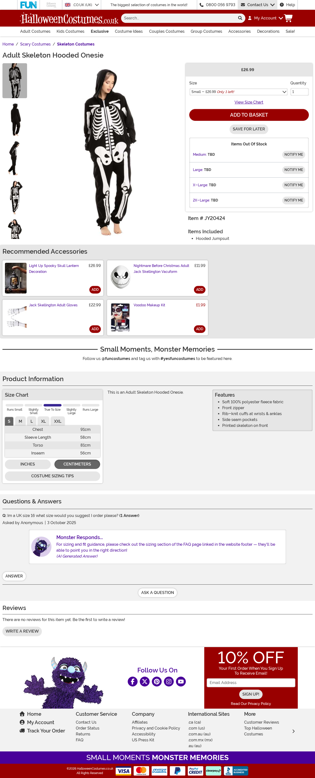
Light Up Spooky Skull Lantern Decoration (54, 269)
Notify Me (293, 154)
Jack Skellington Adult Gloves (53, 305)
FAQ (79, 740)
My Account (40, 722)
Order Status (87, 728)
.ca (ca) (194, 722)
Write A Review (22, 631)
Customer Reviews (261, 722)
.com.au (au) (199, 734)
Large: (198, 170)
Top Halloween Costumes (258, 731)
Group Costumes (206, 31)
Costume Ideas (129, 31)
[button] (265, 18)
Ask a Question (157, 592)
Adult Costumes (35, 31)
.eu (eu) (195, 746)
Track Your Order (46, 731)
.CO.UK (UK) (83, 5)
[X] (145, 681)
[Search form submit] (240, 18)
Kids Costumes (70, 31)
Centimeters (77, 464)
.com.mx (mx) (200, 740)
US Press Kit (143, 740)
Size (193, 83)
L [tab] (32, 421)
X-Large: (200, 185)
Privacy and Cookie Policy (156, 728)
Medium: (200, 154)
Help (290, 4)
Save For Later (249, 129)
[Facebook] (133, 681)
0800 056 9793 (220, 4)
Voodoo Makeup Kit (149, 305)
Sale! (290, 31)
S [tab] (9, 421)
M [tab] (20, 421)
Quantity (298, 83)
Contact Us (257, 4)
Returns (83, 734)
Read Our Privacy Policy (251, 703)
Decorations (268, 31)
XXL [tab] (57, 421)
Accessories (239, 31)
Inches (27, 464)
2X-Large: (201, 200)
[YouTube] (181, 681)
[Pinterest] (157, 681)
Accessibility (144, 734)
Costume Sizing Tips (52, 476)
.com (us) (196, 728)
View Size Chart (249, 102)
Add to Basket (249, 115)
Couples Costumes (167, 31)
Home (34, 714)
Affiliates (140, 722)
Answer (14, 576)
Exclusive (100, 31)
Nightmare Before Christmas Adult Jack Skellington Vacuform (161, 269)
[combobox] (178, 18)
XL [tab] (43, 421)
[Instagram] (169, 681)
